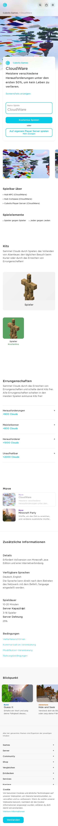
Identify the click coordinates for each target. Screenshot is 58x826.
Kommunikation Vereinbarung (19, 645)
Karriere (7, 785)
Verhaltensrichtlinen (14, 639)
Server (6, 751)
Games (6, 745)
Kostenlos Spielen (29, 120)
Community (9, 756)
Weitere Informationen (14, 812)
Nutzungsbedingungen (15, 656)
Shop (5, 762)
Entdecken (8, 773)
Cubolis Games (10, 13)
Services (7, 779)
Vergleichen (9, 768)
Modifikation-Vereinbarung (18, 650)
